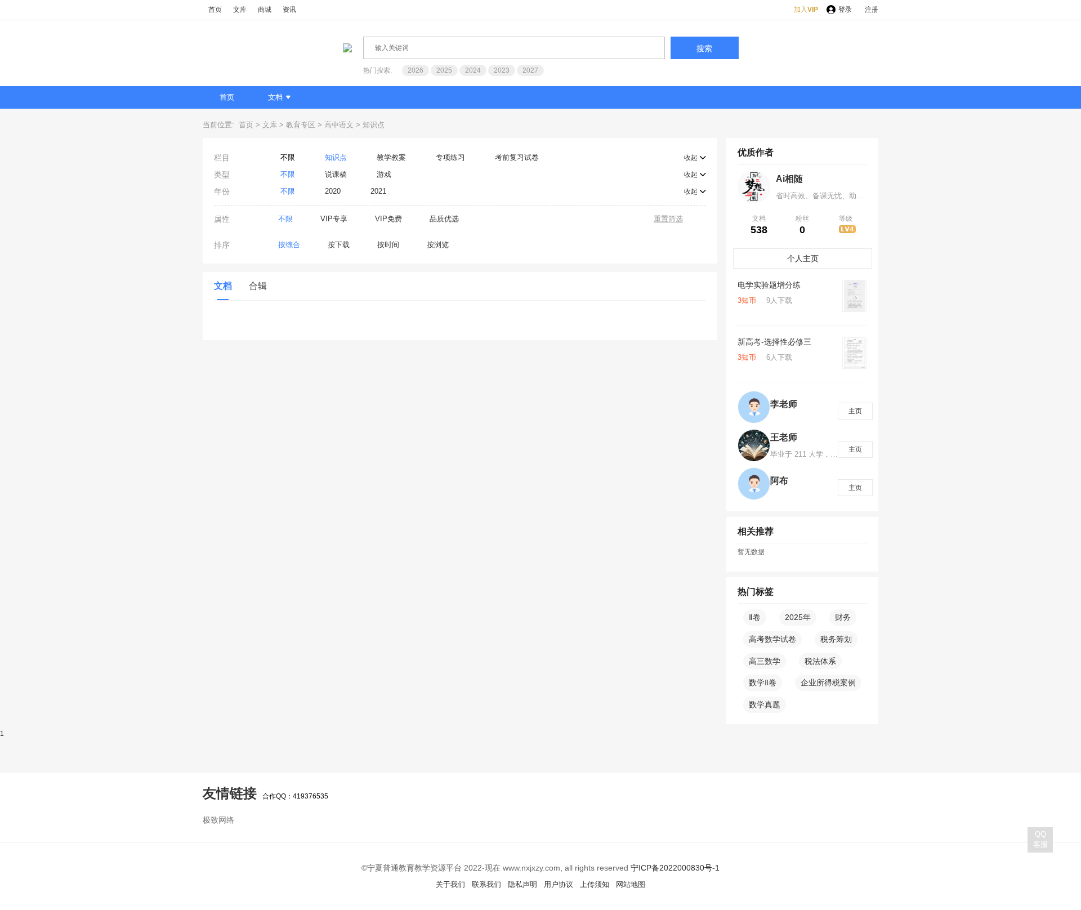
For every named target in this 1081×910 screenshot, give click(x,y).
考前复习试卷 (517, 157)
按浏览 (438, 244)
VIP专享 (333, 219)
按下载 (339, 244)
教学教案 (391, 157)
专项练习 (450, 157)
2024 (473, 70)
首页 (215, 10)
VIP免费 (388, 219)
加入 (806, 10)
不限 (287, 157)
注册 (871, 10)
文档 (275, 97)
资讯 (289, 10)
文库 (240, 10)
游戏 (384, 174)
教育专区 (300, 125)
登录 (845, 10)
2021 (378, 191)
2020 (333, 191)
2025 (444, 70)
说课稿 (336, 174)
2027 (530, 70)
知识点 (374, 125)
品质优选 (444, 219)
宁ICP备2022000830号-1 (675, 867)
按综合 (289, 244)
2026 (415, 70)
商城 (264, 10)
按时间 (388, 244)
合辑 (258, 286)
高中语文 (339, 125)
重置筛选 (668, 219)
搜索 (704, 48)
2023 (502, 70)
